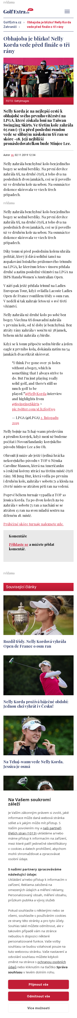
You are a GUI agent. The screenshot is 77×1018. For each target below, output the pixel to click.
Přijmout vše (38, 984)
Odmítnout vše (38, 996)
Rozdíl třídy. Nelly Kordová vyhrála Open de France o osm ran (34, 644)
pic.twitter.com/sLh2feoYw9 (33, 409)
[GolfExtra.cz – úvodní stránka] (18, 11)
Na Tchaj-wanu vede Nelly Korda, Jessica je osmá (33, 764)
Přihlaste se (18, 544)
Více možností (38, 1008)
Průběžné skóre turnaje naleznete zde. (33, 524)
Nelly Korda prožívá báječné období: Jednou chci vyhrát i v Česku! (35, 704)
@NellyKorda (35, 393)
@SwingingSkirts (25, 404)
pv (12, 155)
